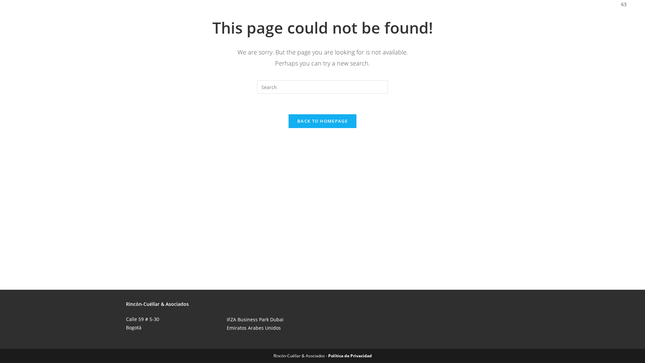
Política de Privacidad (350, 356)
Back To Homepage (322, 121)
